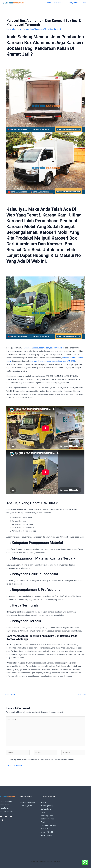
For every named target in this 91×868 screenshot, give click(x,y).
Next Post (83, 694)
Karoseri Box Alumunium (33, 29)
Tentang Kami (72, 3)
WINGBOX (71, 361)
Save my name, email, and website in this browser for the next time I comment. (41, 759)
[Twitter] (6, 816)
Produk (57, 3)
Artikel (84, 3)
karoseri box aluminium (41, 361)
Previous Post (9, 694)
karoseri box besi (59, 361)
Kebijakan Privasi (27, 802)
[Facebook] (1, 816)
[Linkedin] (2, 820)
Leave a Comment (13, 29)
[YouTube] (11, 816)
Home (48, 3)
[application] (61, 3)
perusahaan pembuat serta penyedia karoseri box (43, 348)
